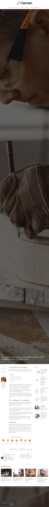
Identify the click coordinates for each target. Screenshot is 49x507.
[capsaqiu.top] (24, 3)
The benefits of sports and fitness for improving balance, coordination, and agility (44, 399)
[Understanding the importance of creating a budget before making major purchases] (37, 416)
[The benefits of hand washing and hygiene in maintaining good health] (37, 391)
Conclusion (12, 381)
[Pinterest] (2, 372)
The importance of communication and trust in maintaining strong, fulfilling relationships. (42, 479)
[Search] (47, 7)
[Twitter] (5, 369)
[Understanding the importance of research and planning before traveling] (6, 473)
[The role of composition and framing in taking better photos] (3, 379)
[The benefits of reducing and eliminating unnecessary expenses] (37, 407)
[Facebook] (2, 369)
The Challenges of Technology (16, 379)
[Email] (5, 372)
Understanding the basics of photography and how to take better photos (18, 479)
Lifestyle (2, 354)
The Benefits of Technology (15, 377)
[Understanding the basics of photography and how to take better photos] (18, 473)
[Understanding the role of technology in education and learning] (37, 372)
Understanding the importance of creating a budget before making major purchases (43, 415)
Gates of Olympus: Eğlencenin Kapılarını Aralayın (29, 479)
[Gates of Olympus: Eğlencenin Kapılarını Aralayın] (30, 473)
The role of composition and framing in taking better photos (3, 385)
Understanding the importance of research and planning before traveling (6, 479)
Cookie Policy (12, 503)
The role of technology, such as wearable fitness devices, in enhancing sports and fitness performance (44, 380)
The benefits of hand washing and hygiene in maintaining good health (44, 391)
